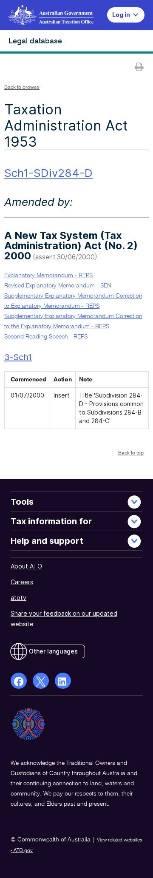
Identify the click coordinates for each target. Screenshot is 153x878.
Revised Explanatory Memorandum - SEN (57, 286)
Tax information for (51, 521)
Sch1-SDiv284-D (48, 172)
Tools (22, 502)
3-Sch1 (18, 357)
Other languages (53, 651)
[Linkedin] (63, 681)
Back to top (131, 453)
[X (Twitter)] (41, 681)
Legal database (35, 41)
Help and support (47, 541)
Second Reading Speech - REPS (46, 337)
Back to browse (22, 87)
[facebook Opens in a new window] (19, 681)
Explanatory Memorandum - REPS (48, 275)
